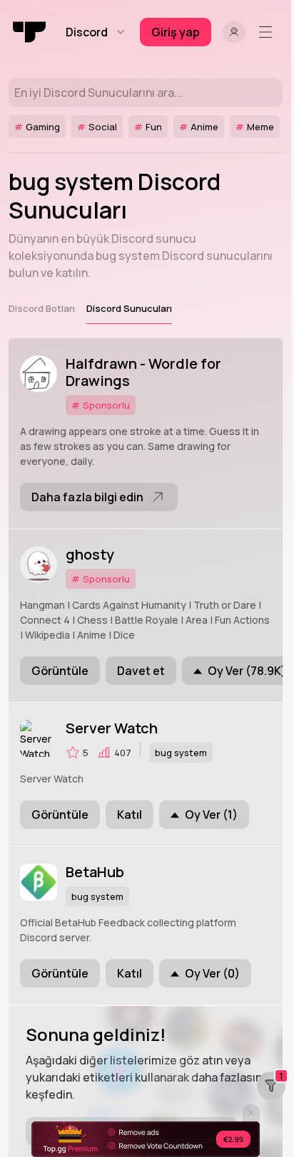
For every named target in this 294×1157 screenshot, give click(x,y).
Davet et (141, 671)
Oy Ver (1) (211, 814)
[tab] (42, 308)
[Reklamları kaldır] (145, 1139)
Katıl (129, 814)
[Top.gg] (30, 32)
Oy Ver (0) (212, 973)
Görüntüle (59, 671)
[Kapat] (251, 1112)
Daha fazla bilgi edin (87, 497)
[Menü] (268, 32)
